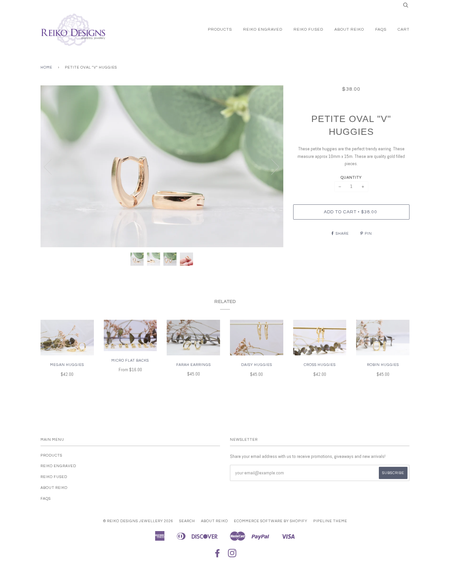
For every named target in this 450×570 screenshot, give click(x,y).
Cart (403, 29)
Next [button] (271, 166)
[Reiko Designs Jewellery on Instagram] (232, 555)
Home (46, 67)
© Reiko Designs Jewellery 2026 (138, 521)
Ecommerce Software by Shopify (270, 521)
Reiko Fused (308, 29)
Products (220, 29)
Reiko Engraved (262, 29)
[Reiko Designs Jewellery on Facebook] (217, 555)
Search (187, 521)
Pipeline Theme (330, 521)
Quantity (351, 177)
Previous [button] (52, 166)
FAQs (380, 29)
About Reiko (349, 29)
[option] (162, 166)
